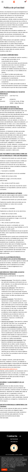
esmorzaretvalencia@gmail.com (8, 369)
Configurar (11, 469)
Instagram (14, 439)
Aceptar (4, 469)
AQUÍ (5, 463)
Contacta (12, 435)
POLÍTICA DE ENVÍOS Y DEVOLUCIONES (14, 454)
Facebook (14, 441)
